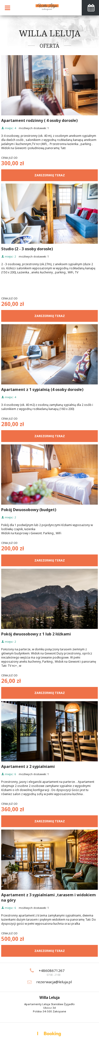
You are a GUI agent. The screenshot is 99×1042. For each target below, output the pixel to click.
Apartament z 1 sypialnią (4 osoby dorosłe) (42, 389)
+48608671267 (52, 970)
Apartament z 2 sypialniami (28, 766)
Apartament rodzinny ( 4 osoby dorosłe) (39, 120)
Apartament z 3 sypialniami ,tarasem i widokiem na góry (48, 897)
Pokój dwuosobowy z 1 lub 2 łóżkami (36, 634)
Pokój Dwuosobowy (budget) (28, 509)
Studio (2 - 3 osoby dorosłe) (27, 248)
